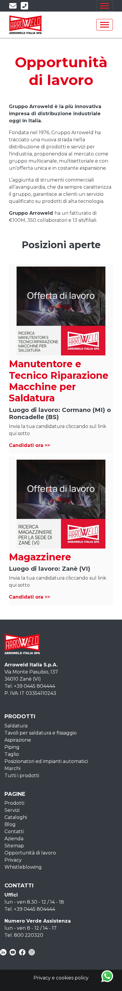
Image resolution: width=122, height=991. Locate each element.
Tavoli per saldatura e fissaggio (40, 733)
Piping (12, 747)
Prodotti (14, 803)
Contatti (14, 831)
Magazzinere (40, 557)
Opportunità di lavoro (30, 853)
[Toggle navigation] (104, 6)
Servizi (12, 810)
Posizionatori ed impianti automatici (46, 761)
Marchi (12, 768)
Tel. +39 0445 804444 (29, 686)
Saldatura (16, 726)
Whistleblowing (23, 867)
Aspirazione (17, 740)
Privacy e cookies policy (61, 978)
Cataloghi (15, 817)
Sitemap (14, 846)
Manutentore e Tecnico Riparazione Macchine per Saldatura (58, 381)
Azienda (13, 838)
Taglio (11, 754)
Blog (10, 824)
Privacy (13, 860)
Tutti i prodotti (21, 775)
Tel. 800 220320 (23, 935)
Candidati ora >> (29, 445)
